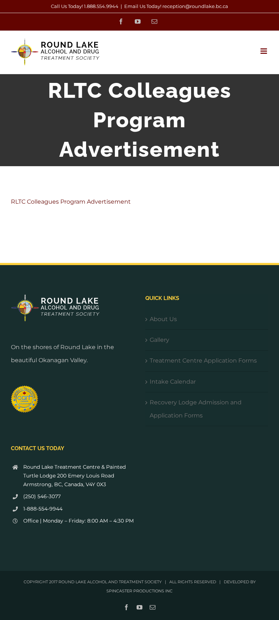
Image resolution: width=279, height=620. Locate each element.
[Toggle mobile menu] (264, 51)
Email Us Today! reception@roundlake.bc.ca (176, 6)
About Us (163, 319)
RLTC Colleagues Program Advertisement (71, 201)
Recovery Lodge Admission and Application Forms (196, 409)
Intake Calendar (173, 381)
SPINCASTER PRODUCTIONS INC (139, 590)
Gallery (159, 339)
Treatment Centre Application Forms (203, 360)
